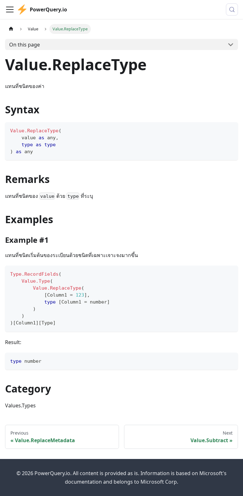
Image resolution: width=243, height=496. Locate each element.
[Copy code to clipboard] (230, 130)
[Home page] (11, 29)
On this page (24, 44)
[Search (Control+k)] (232, 9)
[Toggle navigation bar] (10, 9)
